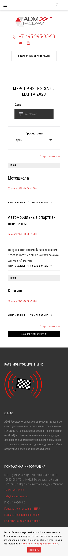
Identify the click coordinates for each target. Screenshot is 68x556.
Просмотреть (34, 133)
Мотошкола (18, 178)
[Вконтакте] (20, 43)
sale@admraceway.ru (16, 496)
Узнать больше (17, 202)
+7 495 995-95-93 (37, 36)
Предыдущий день (20, 156)
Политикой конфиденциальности (39, 543)
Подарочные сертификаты (34, 56)
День (19, 140)
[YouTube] (28, 43)
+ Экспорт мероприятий (34, 334)
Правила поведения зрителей (21, 514)
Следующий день (48, 156)
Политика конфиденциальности (22, 521)
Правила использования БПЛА (22, 508)
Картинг (15, 290)
